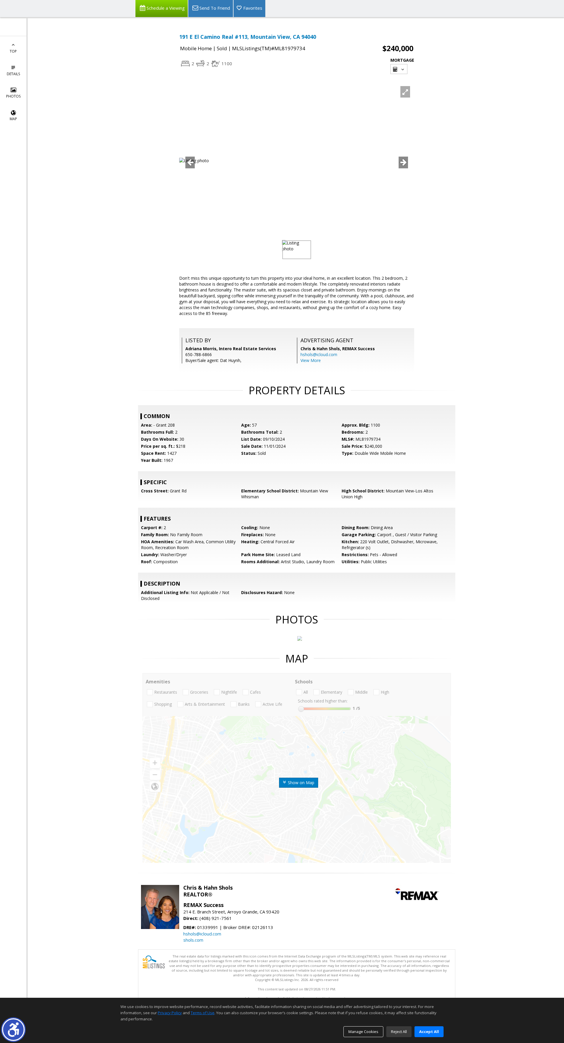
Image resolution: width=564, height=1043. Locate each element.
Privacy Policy (170, 1012)
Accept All (429, 1031)
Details (13, 73)
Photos (13, 96)
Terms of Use (202, 1012)
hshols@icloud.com (319, 354)
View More (311, 360)
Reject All (399, 1031)
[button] (13, 1029)
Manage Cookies (363, 1031)
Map (13, 118)
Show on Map (300, 782)
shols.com (193, 940)
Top (13, 51)
